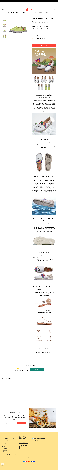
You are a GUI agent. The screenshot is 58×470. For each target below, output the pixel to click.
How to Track (13, 443)
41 (44, 32)
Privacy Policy (5, 440)
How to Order (13, 442)
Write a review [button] (37, 369)
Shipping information (44, 345)
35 (33, 28)
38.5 (51, 28)
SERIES (41, 12)
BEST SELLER (10, 12)
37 (44, 28)
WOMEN (23, 12)
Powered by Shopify (29, 465)
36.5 (41, 28)
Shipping (39, 22)
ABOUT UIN (48, 12)
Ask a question (44, 348)
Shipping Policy (5, 438)
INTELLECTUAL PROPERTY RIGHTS (9, 454)
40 (37, 32)
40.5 (41, 32)
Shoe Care (12, 440)
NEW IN (18, 12)
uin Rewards (4, 448)
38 (47, 28)
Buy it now (44, 45)
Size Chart (12, 438)
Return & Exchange (4, 443)
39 (33, 32)
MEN (30, 12)
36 (37, 28)
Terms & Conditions (6, 444)
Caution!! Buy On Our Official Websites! (5, 451)
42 (47, 32)
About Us (4, 446)
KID (35, 12)
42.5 (51, 32)
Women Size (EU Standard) (40, 26)
